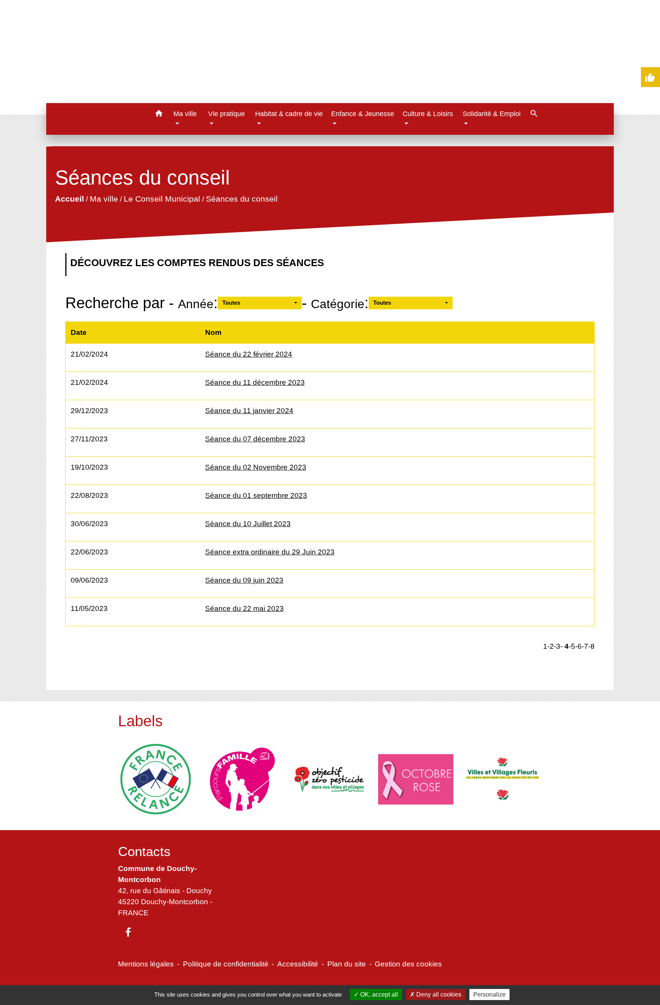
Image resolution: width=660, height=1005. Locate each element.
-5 (572, 646)
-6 (578, 646)
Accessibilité (297, 964)
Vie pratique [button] (226, 114)
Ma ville (104, 198)
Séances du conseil (242, 198)
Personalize (489, 994)
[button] (158, 114)
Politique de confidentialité (226, 964)
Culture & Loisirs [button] (428, 114)
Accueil (69, 198)
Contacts (144, 851)
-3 (557, 646)
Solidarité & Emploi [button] (492, 114)
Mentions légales (146, 964)
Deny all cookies (438, 994)
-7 (585, 646)
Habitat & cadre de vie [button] (289, 114)
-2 (550, 646)
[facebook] (128, 933)
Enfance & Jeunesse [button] (362, 114)
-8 (591, 646)
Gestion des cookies (408, 964)
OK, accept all (378, 994)
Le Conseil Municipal (162, 198)
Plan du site (346, 964)
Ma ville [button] (185, 114)
